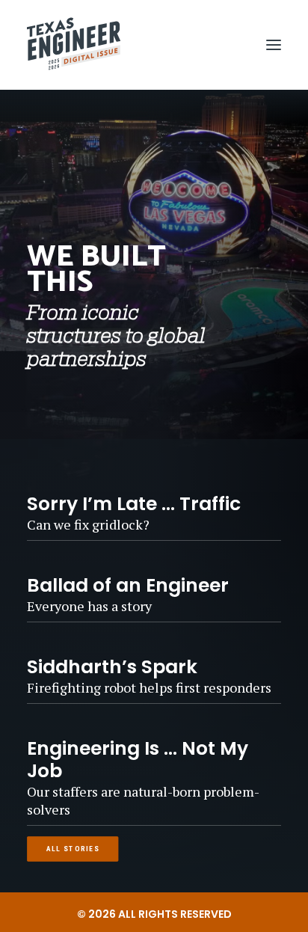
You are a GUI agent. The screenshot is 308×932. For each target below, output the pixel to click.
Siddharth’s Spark (112, 667)
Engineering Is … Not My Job (137, 759)
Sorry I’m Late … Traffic (134, 504)
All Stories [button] (72, 848)
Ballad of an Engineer (128, 585)
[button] (273, 45)
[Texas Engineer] (73, 44)
